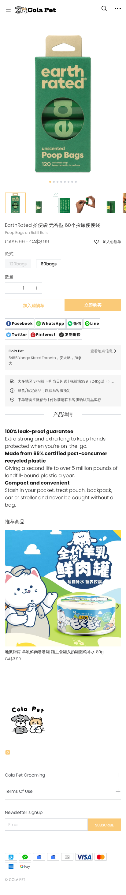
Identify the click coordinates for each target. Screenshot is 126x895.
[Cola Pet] (35, 9)
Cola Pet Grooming (25, 775)
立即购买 (93, 305)
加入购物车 (33, 305)
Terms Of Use (19, 791)
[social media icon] (7, 753)
